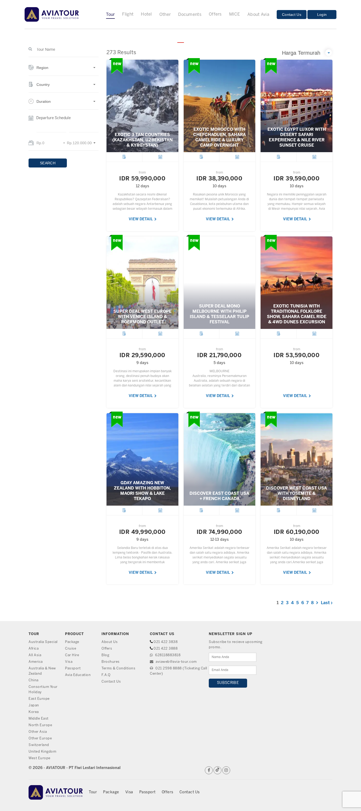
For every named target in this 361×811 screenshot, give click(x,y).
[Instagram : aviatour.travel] (226, 770)
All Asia (35, 655)
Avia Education (78, 675)
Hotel (146, 14)
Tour (93, 792)
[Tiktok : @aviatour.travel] (217, 770)
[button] (64, 70)
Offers (215, 14)
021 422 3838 (166, 642)
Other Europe (40, 738)
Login (322, 14)
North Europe (40, 725)
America (36, 662)
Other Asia (38, 732)
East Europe (39, 699)
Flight (127, 14)
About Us (109, 642)
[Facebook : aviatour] (209, 770)
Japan (34, 705)
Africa (34, 648)
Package (72, 642)
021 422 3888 (166, 648)
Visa (68, 662)
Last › (326, 603)
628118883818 (167, 655)
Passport (73, 668)
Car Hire (72, 655)
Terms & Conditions (118, 668)
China (34, 680)
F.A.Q (106, 675)
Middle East (39, 718)
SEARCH (47, 163)
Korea (34, 712)
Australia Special (43, 642)
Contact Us (291, 14)
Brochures (110, 662)
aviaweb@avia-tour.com (176, 662)
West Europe (39, 758)
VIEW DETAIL (141, 219)
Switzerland (39, 745)
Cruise (70, 648)
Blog (105, 655)
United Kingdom (42, 751)
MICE (234, 14)
